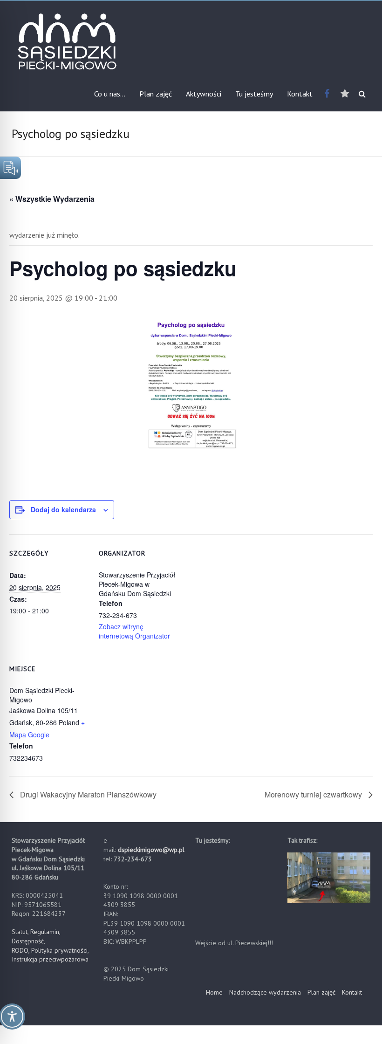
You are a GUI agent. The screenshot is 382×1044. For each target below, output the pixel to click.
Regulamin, (45, 931)
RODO (20, 950)
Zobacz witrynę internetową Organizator (134, 631)
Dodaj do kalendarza (63, 509)
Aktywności (203, 93)
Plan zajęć (155, 93)
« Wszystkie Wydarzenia (52, 198)
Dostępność (28, 941)
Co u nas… (109, 93)
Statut (19, 931)
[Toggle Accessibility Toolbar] (12, 1020)
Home (214, 992)
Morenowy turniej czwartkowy (314, 794)
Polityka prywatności (59, 950)
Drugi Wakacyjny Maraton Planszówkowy (87, 794)
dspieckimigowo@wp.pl (151, 849)
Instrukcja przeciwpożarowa (50, 959)
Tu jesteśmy (254, 93)
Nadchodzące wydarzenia (265, 992)
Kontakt (300, 93)
